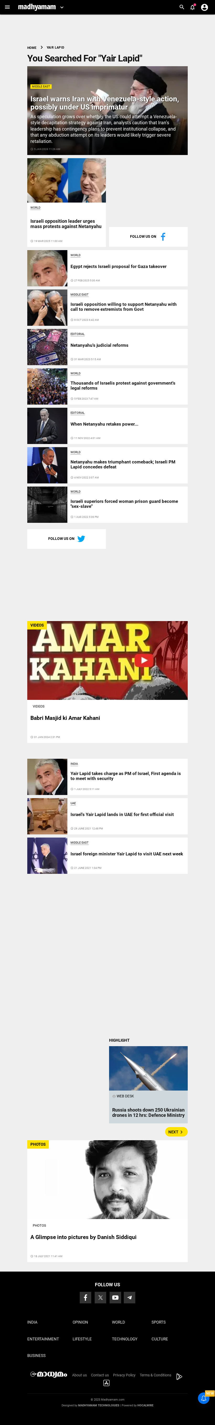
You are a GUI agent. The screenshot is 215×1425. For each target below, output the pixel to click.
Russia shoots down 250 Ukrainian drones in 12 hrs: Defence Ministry (148, 1112)
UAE (73, 803)
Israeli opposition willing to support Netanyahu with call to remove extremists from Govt (124, 307)
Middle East (41, 86)
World (35, 207)
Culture (160, 1339)
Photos (39, 1225)
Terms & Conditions (155, 1375)
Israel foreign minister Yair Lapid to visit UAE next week (127, 853)
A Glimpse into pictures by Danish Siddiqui (83, 1237)
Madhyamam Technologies (98, 1405)
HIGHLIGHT (119, 1040)
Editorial (78, 334)
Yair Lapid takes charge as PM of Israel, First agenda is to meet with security (126, 776)
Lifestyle (82, 1339)
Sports (159, 1322)
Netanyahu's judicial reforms (99, 345)
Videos (39, 706)
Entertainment (43, 1339)
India (74, 764)
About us (79, 1375)
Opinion (80, 1322)
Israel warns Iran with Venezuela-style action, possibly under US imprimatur (104, 103)
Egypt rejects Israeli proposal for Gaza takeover (118, 266)
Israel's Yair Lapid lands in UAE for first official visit (122, 814)
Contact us (100, 1375)
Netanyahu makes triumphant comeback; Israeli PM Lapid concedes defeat (123, 464)
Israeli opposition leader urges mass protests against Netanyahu (65, 223)
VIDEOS (37, 625)
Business (36, 1355)
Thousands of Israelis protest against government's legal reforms (123, 385)
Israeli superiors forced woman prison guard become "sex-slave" (124, 504)
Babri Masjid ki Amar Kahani (65, 718)
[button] (7, 7)
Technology (124, 1339)
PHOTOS (38, 1144)
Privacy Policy (124, 1375)
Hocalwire (145, 1405)
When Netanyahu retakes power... (104, 424)
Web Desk (123, 1096)
